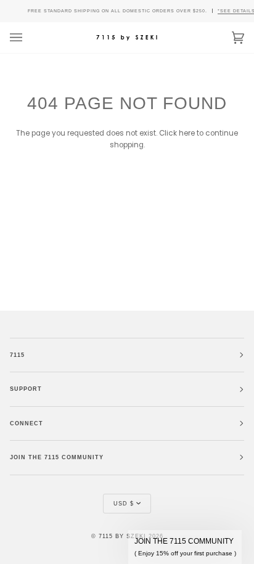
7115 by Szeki (122, 536)
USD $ (123, 504)
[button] (185, 547)
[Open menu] (28, 37)
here (187, 133)
